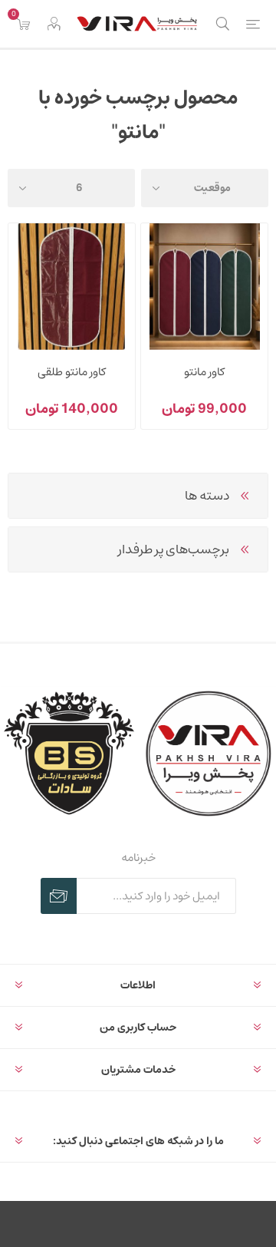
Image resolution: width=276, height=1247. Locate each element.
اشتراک (59, 896)
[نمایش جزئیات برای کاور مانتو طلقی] (71, 286)
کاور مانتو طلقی (72, 371)
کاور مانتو (204, 371)
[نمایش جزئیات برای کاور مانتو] (204, 286)
